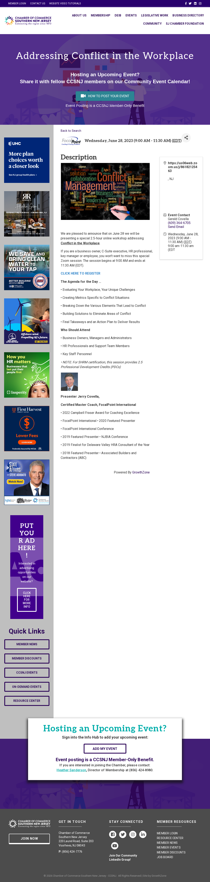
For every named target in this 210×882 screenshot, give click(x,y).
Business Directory (188, 15)
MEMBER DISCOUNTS (171, 852)
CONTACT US (37, 3)
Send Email (176, 227)
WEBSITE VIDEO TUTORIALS (65, 3)
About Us (79, 15)
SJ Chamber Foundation (185, 23)
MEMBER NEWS (167, 842)
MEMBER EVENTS (169, 847)
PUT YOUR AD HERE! (26, 540)
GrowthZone (141, 472)
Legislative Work (154, 15)
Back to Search (71, 131)
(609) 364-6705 (179, 223)
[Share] (186, 137)
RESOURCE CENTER (170, 838)
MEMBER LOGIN (17, 3)
